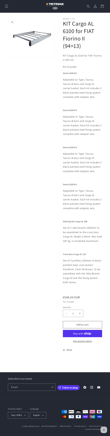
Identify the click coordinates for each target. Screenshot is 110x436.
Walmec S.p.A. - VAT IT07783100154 (43, 426)
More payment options (82, 341)
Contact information (93, 429)
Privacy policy (80, 426)
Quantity (67, 307)
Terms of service (95, 426)
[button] (6, 6)
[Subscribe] (52, 387)
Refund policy (65, 426)
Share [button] (69, 349)
